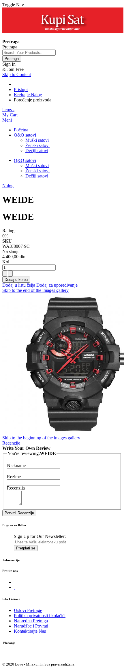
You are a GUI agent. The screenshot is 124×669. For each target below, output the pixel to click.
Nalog (8, 185)
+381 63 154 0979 (19, 36)
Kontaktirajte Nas (30, 631)
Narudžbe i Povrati (31, 625)
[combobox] (29, 53)
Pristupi (21, 89)
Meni (7, 120)
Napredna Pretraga (31, 620)
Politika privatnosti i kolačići (39, 615)
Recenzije (11, 443)
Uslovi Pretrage (28, 610)
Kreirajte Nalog (28, 94)
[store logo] (62, 31)
